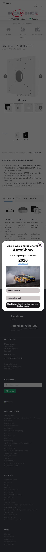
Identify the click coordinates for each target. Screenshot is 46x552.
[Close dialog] (40, 245)
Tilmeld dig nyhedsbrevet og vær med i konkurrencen (23, 305)
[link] (23, 276)
